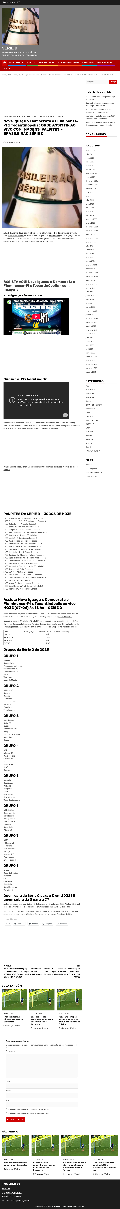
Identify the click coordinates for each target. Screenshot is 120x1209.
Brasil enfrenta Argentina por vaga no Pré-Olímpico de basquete (42, 1020)
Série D (60, 116)
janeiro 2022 (90, 360)
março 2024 (90, 261)
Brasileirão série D (16, 236)
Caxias (23, 116)
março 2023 (90, 307)
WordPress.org (91, 476)
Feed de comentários (94, 472)
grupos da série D (64, 616)
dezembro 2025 (92, 181)
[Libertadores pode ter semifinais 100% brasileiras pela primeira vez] (104, 1145)
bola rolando (54, 236)
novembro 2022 (92, 322)
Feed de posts (91, 469)
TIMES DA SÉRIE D (45, 63)
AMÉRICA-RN (8, 116)
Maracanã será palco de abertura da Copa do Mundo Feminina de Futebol (69, 1020)
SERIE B (89, 443)
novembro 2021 (92, 368)
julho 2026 (90, 154)
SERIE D (9, 48)
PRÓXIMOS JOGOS (104, 63)
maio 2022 (90, 345)
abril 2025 (89, 212)
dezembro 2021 (92, 364)
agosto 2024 (90, 242)
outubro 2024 (91, 234)
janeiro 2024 (90, 269)
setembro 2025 (91, 192)
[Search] (116, 65)
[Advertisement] (42, 95)
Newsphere (67, 1206)
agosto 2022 (90, 334)
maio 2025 (90, 208)
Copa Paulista (91, 409)
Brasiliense (16, 116)
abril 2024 (89, 257)
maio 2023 (90, 299)
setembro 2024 (91, 238)
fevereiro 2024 (91, 265)
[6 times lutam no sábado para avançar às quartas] (14, 999)
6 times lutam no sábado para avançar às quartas (14, 1019)
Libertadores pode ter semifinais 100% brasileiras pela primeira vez (104, 1166)
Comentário (11, 1051)
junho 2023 (90, 296)
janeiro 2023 (90, 315)
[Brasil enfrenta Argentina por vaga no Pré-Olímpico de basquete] (41, 999)
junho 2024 (90, 250)
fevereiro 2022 (91, 357)
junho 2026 (90, 158)
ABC (87, 386)
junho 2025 (90, 204)
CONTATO (6, 68)
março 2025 (90, 215)
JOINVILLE (41, 116)
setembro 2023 (91, 284)
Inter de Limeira (30, 589)
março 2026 (90, 169)
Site (7, 1100)
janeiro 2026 (90, 177)
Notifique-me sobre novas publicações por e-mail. (28, 1113)
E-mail (8, 1090)
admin (18, 142)
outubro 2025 (91, 189)
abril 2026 (89, 166)
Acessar (89, 465)
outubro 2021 (91, 372)
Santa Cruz (53, 116)
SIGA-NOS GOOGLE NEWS (68, 63)
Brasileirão (90, 393)
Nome (8, 1081)
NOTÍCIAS (31, 63)
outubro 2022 (91, 326)
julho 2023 (90, 292)
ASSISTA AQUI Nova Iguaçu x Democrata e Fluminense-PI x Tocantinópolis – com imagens (39, 286)
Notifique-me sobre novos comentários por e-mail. (28, 1109)
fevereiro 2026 (91, 173)
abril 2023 (89, 303)
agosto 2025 (90, 196)
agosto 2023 (90, 288)
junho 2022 (90, 341)
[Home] (4, 62)
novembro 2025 (92, 185)
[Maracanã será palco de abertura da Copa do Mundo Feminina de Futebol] (69, 999)
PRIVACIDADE (88, 63)
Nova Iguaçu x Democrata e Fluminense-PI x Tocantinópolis (45, 233)
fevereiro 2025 (91, 219)
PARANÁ (89, 436)
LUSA (47, 116)
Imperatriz (90, 416)
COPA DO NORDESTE (94, 405)
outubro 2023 (91, 280)
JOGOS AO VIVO (14, 63)
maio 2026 (90, 162)
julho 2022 (90, 338)
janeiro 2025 (90, 223)
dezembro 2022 (92, 319)
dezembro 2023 (92, 273)
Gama (88, 413)
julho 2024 (90, 246)
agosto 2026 (90, 150)
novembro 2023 (92, 276)
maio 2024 (90, 253)
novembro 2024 (92, 231)
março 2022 (90, 353)
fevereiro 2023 (91, 311)
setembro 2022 (91, 330)
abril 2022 (89, 349)
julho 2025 (90, 200)
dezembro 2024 (92, 227)
